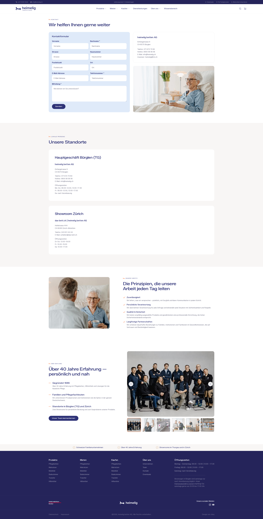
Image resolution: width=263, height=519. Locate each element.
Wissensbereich (170, 9)
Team (145, 467)
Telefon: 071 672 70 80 (146, 49)
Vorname (55, 41)
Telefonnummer (97, 73)
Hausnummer (95, 52)
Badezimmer (53, 474)
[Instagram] (210, 505)
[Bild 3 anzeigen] (163, 425)
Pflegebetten (53, 464)
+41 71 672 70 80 (23, 2)
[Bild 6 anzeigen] (207, 425)
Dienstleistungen (140, 9)
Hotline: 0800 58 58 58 (146, 52)
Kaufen (124, 9)
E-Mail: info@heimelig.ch (146, 54)
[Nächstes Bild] (210, 384)
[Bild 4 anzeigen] (178, 425)
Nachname (95, 41)
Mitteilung (56, 84)
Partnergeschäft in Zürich (184, 484)
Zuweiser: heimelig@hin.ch (147, 57)
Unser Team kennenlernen (63, 418)
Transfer (52, 478)
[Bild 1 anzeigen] (134, 425)
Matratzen (53, 467)
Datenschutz (53, 514)
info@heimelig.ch (37, 2)
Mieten (113, 9)
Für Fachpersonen (223, 2)
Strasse (55, 52)
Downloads (210, 2)
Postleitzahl (57, 63)
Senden (58, 106)
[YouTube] (213, 505)
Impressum (65, 514)
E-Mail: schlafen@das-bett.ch (66, 235)
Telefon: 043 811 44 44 (64, 232)
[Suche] (240, 9)
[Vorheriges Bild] (131, 384)
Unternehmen (148, 464)
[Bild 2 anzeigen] (149, 425)
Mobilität (52, 471)
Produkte (100, 9)
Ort (91, 63)
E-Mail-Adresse (58, 73)
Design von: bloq (208, 514)
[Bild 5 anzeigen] (193, 425)
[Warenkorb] (245, 9)
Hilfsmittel (52, 481)
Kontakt (146, 471)
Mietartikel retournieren (240, 2)
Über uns (154, 9)
